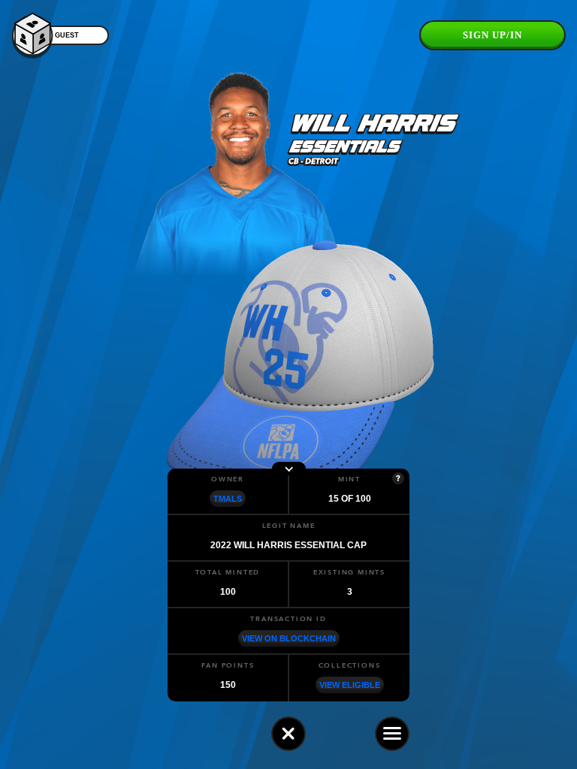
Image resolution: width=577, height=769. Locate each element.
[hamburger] (392, 733)
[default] (288, 733)
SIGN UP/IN (492, 35)
